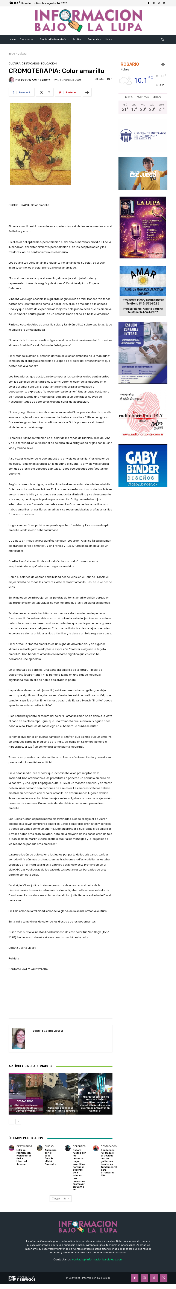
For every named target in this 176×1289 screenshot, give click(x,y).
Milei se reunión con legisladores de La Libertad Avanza (26, 1108)
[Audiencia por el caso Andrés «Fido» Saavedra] (60, 1093)
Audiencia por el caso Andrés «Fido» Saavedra (60, 1109)
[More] (87, 92)
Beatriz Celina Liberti (36, 79)
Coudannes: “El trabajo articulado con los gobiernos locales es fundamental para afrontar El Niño (109, 1163)
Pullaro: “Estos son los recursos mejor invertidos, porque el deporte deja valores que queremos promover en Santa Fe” (95, 1103)
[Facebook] (148, 3)
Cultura (22, 53)
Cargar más (59, 1198)
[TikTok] (158, 3)
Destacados (31, 63)
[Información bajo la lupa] (89, 20)
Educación (49, 63)
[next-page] (18, 1121)
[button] (162, 39)
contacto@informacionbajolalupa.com (97, 1259)
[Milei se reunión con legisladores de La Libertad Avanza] (26, 1093)
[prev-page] (11, 1121)
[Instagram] (153, 3)
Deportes (94, 1093)
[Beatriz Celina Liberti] (12, 79)
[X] (164, 3)
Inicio (12, 53)
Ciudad (60, 1104)
